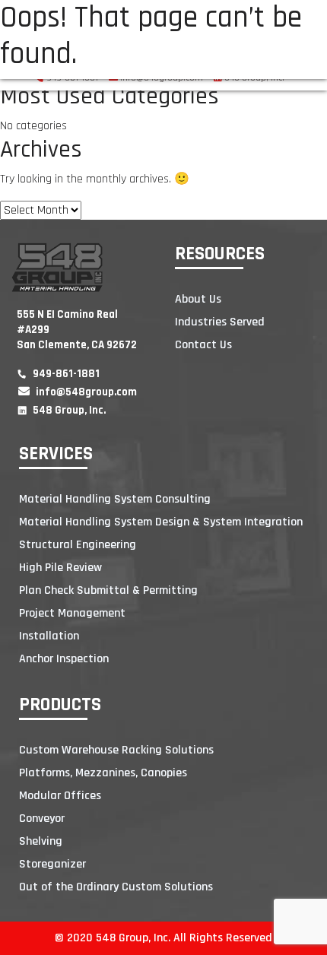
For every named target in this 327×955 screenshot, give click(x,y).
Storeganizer (52, 864)
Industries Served (220, 322)
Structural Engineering (77, 545)
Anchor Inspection (64, 659)
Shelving (40, 841)
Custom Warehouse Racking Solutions (116, 750)
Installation (49, 636)
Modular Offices (60, 796)
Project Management (72, 613)
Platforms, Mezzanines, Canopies (103, 773)
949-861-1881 (65, 373)
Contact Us (203, 345)
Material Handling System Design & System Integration (161, 522)
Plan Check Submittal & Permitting (108, 590)
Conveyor (42, 819)
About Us (198, 299)
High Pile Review (60, 568)
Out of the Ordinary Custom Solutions (116, 887)
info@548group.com (85, 392)
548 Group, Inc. (68, 410)
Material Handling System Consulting (115, 499)
